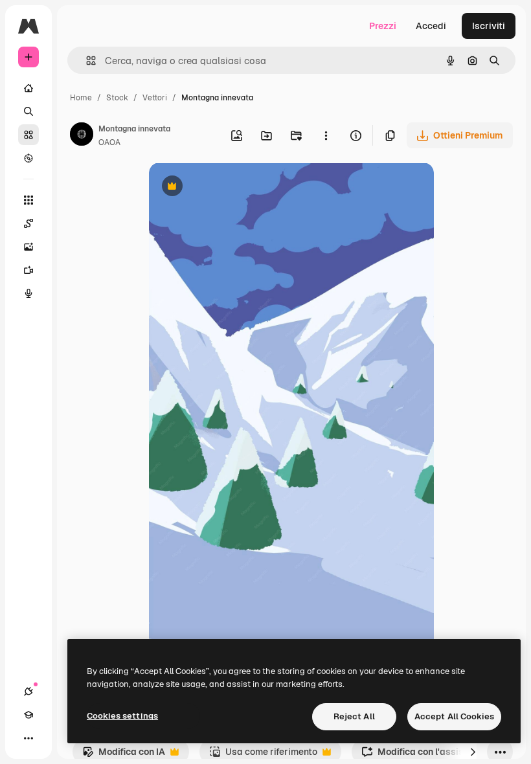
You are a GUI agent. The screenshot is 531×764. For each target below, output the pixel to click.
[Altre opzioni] (326, 135)
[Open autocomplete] (86, 60)
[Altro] (28, 738)
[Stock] (28, 134)
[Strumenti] (28, 200)
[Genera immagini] (28, 246)
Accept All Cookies (454, 716)
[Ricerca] (28, 111)
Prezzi (382, 26)
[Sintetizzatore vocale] (28, 293)
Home (81, 98)
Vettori (154, 98)
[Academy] (28, 714)
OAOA (109, 142)
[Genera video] (28, 270)
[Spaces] (28, 223)
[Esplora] (28, 158)
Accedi (431, 26)
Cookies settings (122, 715)
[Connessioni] (28, 691)
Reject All (354, 716)
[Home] (28, 88)
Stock (117, 98)
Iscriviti (488, 26)
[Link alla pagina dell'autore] (81, 136)
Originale (234, 187)
